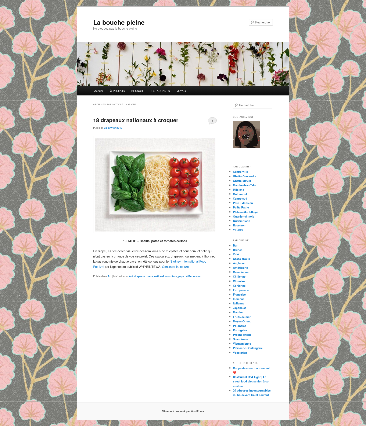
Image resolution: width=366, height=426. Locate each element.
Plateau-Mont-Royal (245, 212)
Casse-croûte (241, 259)
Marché (238, 312)
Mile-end (238, 190)
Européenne (241, 290)
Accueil (98, 91)
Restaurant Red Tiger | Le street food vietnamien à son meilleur (251, 381)
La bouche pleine (119, 22)
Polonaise (239, 326)
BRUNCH (137, 91)
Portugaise (240, 330)
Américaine (240, 268)
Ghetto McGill (242, 181)
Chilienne (239, 276)
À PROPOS (117, 91)
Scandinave (240, 339)
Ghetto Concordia (244, 176)
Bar (235, 245)
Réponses (193, 276)
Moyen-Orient (242, 321)
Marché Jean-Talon (245, 185)
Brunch (238, 250)
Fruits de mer (242, 317)
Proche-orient (242, 335)
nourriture (171, 276)
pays (181, 276)
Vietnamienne (242, 343)
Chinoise (239, 281)
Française (239, 294)
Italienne (238, 303)
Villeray (238, 230)
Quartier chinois (243, 216)
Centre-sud (240, 198)
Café (236, 254)
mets (150, 276)
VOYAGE (182, 91)
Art (109, 276)
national (159, 276)
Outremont (240, 194)
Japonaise (239, 308)
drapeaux (140, 276)
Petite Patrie (241, 207)
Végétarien (240, 353)
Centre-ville (240, 172)
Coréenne (239, 286)
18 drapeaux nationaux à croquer (135, 120)
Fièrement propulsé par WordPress (183, 411)
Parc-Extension (243, 203)
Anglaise (238, 263)
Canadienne (240, 272)
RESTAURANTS (160, 91)
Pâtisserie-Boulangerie (248, 348)
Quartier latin (241, 221)
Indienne (238, 299)
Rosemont (239, 225)
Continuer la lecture (177, 266)
